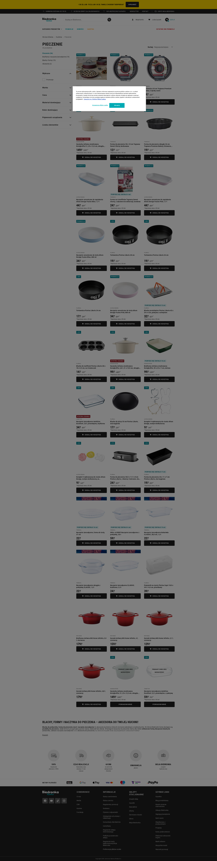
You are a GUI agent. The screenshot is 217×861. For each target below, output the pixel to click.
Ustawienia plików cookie (100, 105)
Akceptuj (117, 105)
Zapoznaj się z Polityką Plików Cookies (95, 99)
